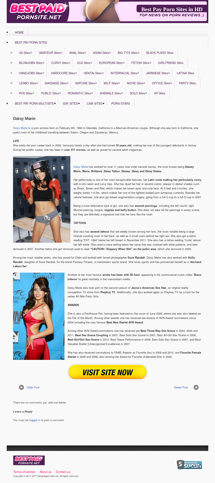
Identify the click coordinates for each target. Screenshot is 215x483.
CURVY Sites (59, 63)
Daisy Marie (20, 128)
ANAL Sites (76, 53)
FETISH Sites (140, 63)
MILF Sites (111, 83)
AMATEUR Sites (49, 53)
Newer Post (181, 387)
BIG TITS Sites (128, 53)
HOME (19, 32)
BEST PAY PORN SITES (31, 42)
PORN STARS (120, 103)
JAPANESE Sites (157, 73)
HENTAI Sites (93, 73)
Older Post (33, 387)
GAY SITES (70, 103)
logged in (34, 420)
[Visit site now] (107, 372)
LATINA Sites (185, 73)
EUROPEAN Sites (111, 63)
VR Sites (159, 93)
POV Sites (25, 93)
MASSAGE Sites (56, 83)
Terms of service (24, 472)
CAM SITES (94, 103)
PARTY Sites (187, 83)
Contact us (63, 472)
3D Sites (24, 53)
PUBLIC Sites (50, 93)
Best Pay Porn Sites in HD (172, 9)
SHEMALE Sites (110, 93)
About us (45, 472)
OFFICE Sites (161, 83)
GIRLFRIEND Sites (170, 63)
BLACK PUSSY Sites (159, 53)
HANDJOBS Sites (30, 73)
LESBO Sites (27, 83)
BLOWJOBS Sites (30, 63)
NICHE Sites (135, 83)
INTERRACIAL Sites (123, 73)
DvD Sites (83, 63)
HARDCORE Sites (63, 73)
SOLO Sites (137, 93)
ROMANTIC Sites (79, 93)
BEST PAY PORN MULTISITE (34, 103)
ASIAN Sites (101, 53)
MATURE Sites (85, 83)
